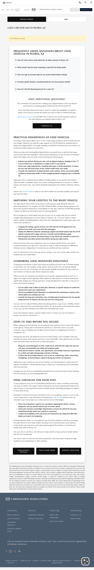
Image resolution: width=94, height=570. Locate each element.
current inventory (28, 191)
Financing (54, 510)
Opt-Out (11, 562)
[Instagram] (10, 551)
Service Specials (36, 518)
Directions (76, 518)
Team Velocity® (65, 560)
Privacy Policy (12, 560)
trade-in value (57, 397)
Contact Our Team (70, 450)
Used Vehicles (13, 518)
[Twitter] (15, 551)
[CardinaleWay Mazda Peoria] (34, 9)
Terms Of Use (25, 560)
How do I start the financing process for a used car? (35, 89)
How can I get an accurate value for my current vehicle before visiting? (42, 75)
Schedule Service (86, 9)
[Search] (86, 2)
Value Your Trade (47, 450)
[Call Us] (81, 2)
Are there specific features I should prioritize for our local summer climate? (43, 82)
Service (32, 510)
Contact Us (47, 126)
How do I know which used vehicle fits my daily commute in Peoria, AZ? (43, 60)
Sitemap (36, 560)
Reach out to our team (26, 117)
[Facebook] (6, 551)
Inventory (12, 510)
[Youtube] (19, 551)
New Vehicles (13, 515)
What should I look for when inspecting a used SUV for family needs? (41, 67)
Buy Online (74, 9)
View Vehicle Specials (24, 451)
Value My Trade (57, 521)
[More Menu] (3, 10)
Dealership (76, 510)
